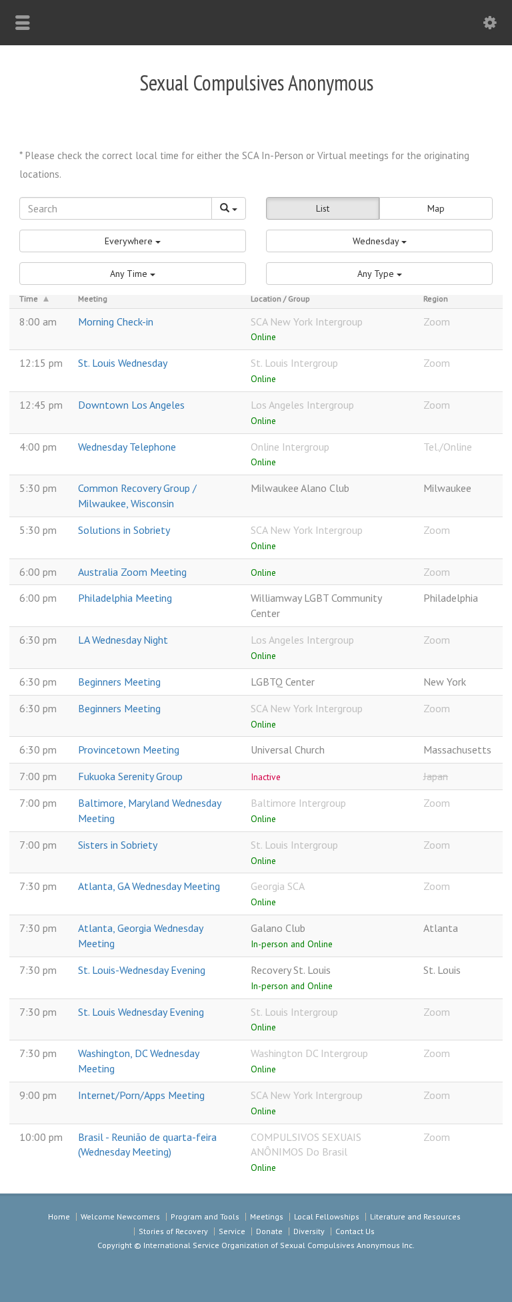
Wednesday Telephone (127, 446)
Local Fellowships (326, 1216)
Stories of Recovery (173, 1231)
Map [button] (436, 208)
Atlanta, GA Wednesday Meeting (149, 886)
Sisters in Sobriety (117, 844)
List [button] (322, 208)
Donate (269, 1231)
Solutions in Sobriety (124, 530)
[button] (132, 241)
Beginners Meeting (119, 681)
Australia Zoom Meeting (132, 571)
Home (59, 1216)
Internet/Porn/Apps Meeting (141, 1095)
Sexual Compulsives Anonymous (256, 82)
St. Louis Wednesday (122, 362)
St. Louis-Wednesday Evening (141, 970)
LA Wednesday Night (123, 639)
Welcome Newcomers (120, 1216)
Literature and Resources (415, 1216)
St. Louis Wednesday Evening (141, 1011)
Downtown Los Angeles (131, 404)
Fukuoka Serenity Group (130, 776)
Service (232, 1231)
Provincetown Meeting (128, 749)
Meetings (266, 1216)
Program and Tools (205, 1216)
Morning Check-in (115, 321)
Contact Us (355, 1231)
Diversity (309, 1231)
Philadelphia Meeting (125, 597)
